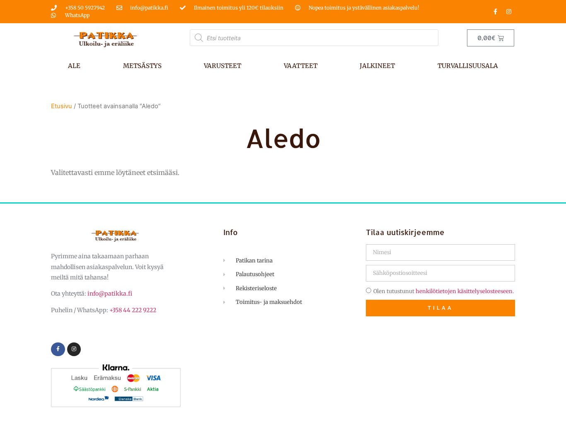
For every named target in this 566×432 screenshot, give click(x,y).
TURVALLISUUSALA (468, 66)
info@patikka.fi (109, 293)
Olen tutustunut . (443, 291)
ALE (74, 66)
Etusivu (61, 106)
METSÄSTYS (142, 66)
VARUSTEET (222, 66)
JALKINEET (377, 66)
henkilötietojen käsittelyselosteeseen (464, 291)
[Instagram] (509, 11)
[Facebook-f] (495, 11)
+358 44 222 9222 (132, 310)
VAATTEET (300, 66)
